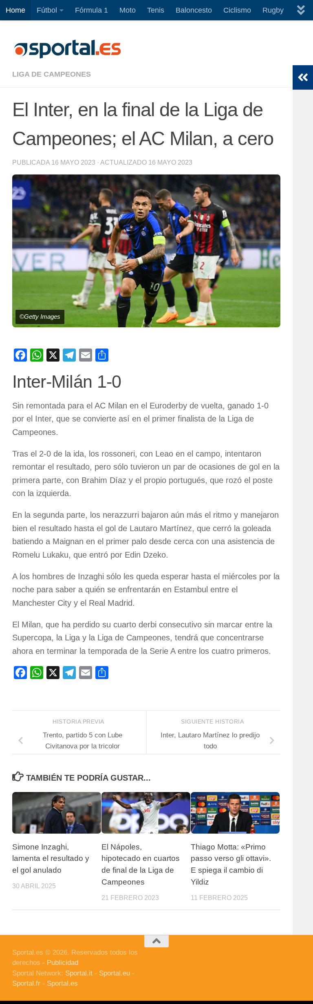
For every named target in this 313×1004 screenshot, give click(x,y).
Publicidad (62, 962)
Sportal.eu (114, 973)
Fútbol (47, 10)
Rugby (273, 10)
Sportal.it (79, 973)
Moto (127, 10)
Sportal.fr (26, 983)
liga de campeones (51, 74)
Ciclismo (237, 10)
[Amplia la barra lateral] (303, 77)
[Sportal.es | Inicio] (67, 49)
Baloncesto (194, 10)
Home (15, 10)
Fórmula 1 (91, 10)
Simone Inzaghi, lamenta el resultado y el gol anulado (50, 859)
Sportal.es (62, 983)
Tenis (155, 10)
